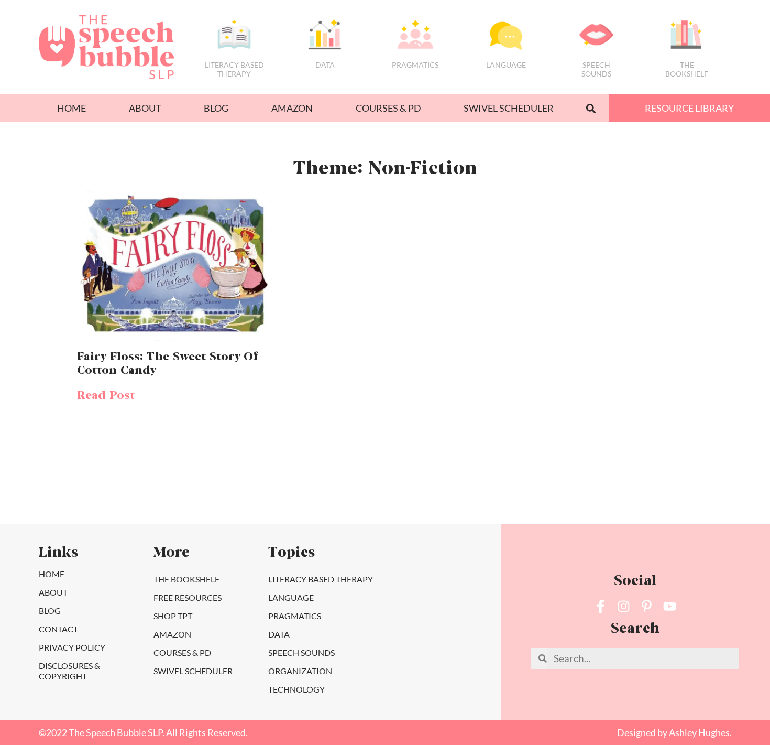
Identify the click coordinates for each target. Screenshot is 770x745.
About (145, 108)
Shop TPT (172, 616)
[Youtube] (669, 606)
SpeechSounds (596, 69)
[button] (590, 108)
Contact (58, 629)
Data (325, 64)
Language (506, 64)
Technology (296, 689)
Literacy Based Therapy (234, 69)
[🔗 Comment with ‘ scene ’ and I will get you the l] (61, 483)
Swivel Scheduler (509, 108)
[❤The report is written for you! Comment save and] (616, 483)
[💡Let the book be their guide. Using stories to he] (524, 483)
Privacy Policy (72, 647)
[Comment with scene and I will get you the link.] (431, 483)
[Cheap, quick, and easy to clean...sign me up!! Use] (154, 483)
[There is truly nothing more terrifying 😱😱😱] (709, 483)
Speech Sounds (301, 652)
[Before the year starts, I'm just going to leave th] (338, 483)
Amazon (292, 108)
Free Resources (187, 597)
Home (71, 108)
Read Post (106, 396)
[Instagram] (623, 606)
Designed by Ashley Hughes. (674, 732)
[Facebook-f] (600, 606)
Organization (300, 671)
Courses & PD (388, 108)
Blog (216, 108)
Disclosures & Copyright (69, 671)
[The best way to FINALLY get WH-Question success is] (246, 483)
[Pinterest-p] (646, 606)
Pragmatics (415, 64)
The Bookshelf (686, 69)
